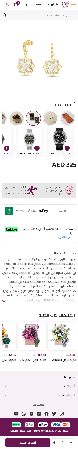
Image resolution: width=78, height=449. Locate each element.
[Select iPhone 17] (67, 118)
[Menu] (73, 4)
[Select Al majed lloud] (50, 118)
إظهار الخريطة (39, 404)
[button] (60, 142)
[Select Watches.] (33, 118)
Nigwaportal (40, 430)
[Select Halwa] (16, 118)
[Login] (7, 4)
